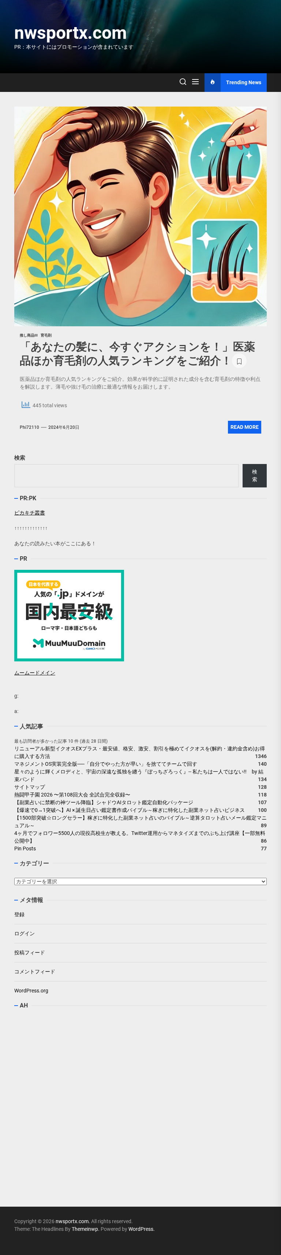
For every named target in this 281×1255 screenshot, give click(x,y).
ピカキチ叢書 (29, 513)
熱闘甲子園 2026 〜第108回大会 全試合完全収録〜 (72, 795)
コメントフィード (34, 971)
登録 (19, 914)
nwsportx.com (70, 32)
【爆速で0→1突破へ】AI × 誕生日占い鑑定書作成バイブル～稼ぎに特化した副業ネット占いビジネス (129, 810)
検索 (19, 457)
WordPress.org (31, 991)
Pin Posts (25, 848)
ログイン (24, 933)
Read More (245, 427)
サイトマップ (29, 787)
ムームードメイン (34, 673)
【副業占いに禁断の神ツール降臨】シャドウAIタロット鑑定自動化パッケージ (103, 802)
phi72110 (29, 427)
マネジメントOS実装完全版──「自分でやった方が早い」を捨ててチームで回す (105, 764)
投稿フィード (29, 952)
